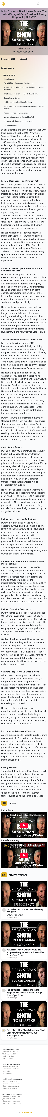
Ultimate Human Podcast (11, 1084)
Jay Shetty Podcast (8, 1099)
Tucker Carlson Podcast (10, 1069)
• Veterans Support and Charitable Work (18, 117)
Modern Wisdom (8, 1056)
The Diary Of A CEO (9, 1054)
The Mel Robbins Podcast (11, 1096)
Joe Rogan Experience (9, 1051)
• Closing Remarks (10, 125)
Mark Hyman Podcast (9, 1088)
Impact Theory (7, 1058)
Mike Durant (24, 48)
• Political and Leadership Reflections (17, 102)
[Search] (38, 4)
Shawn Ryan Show (24, 51)
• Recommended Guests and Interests (18, 121)
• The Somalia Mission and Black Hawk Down (20, 94)
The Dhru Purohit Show (10, 1086)
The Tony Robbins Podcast (11, 1103)
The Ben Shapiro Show (10, 1066)
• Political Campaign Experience (15, 113)
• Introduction (8, 79)
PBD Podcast (7, 1071)
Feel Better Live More (9, 1081)
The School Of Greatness (11, 1101)
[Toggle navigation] (44, 4)
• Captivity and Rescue (11, 98)
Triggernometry (7, 1073)
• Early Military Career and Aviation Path (18, 83)
